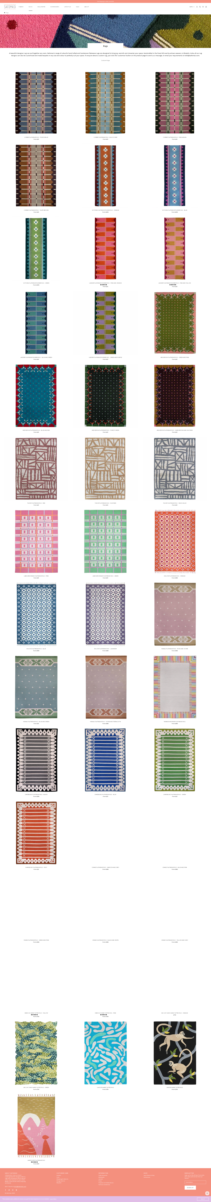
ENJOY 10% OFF (105, 620)
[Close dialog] (120, 576)
